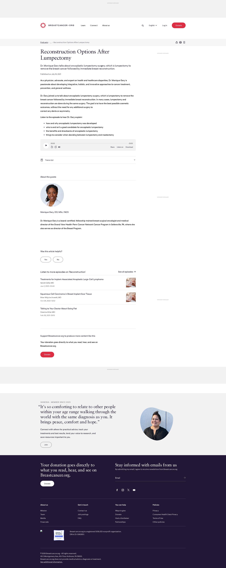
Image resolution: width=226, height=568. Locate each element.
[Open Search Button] (142, 25)
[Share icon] (176, 42)
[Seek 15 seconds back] (52, 147)
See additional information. (51, 562)
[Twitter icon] (128, 489)
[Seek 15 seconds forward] (55, 147)
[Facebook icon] (116, 489)
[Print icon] (180, 42)
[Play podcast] (46, 145)
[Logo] (57, 25)
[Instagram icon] (122, 489)
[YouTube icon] (133, 489)
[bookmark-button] (184, 42)
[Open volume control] (59, 147)
